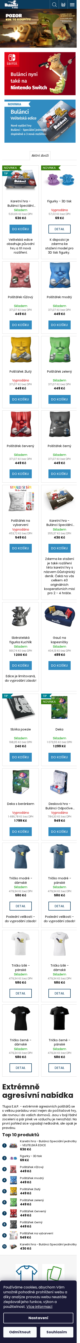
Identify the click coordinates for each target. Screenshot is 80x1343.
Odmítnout (20, 1332)
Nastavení (38, 1317)
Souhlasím (56, 1332)
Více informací (39, 1306)
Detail (59, 229)
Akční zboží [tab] (40, 155)
